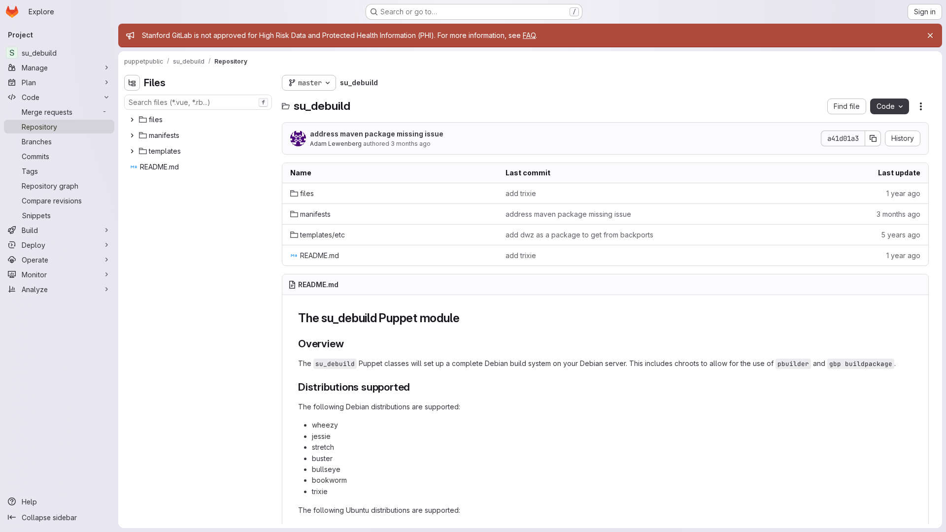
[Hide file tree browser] (132, 83)
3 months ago (411, 143)
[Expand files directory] (132, 120)
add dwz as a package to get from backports (579, 235)
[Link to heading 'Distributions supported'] (415, 387)
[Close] (930, 35)
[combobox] (198, 102)
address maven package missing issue (376, 134)
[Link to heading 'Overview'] (349, 343)
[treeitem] (199, 120)
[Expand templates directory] (132, 151)
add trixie (521, 193)
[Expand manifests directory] (132, 135)
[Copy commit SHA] (873, 138)
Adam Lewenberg (336, 143)
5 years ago (900, 235)
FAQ (529, 35)
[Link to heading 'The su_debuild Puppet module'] (465, 318)
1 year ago (903, 193)
